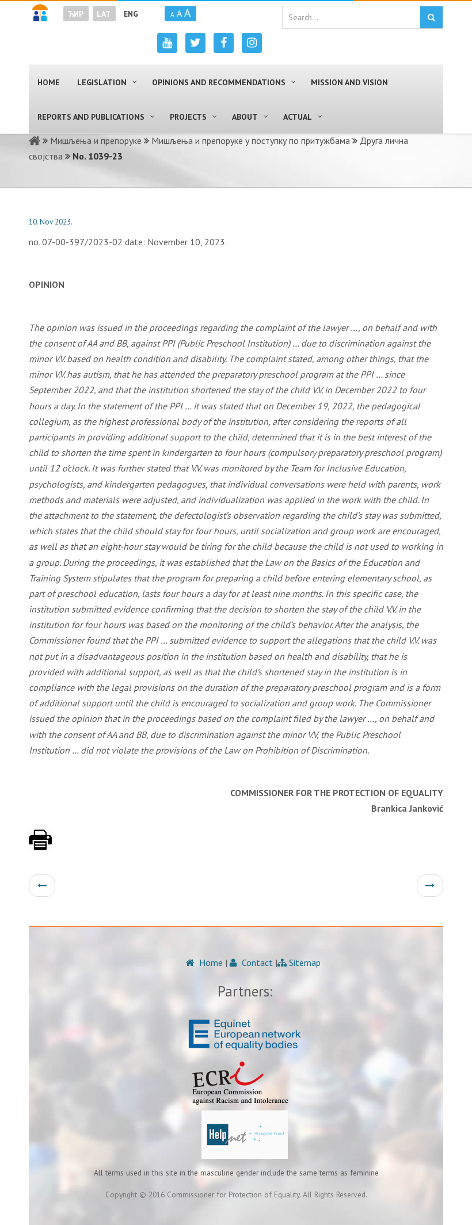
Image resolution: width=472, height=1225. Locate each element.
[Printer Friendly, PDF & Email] (40, 845)
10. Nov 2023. (51, 222)
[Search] (431, 17)
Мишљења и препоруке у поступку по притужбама (250, 140)
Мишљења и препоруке (96, 140)
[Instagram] (252, 43)
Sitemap (304, 962)
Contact (256, 962)
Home (210, 962)
